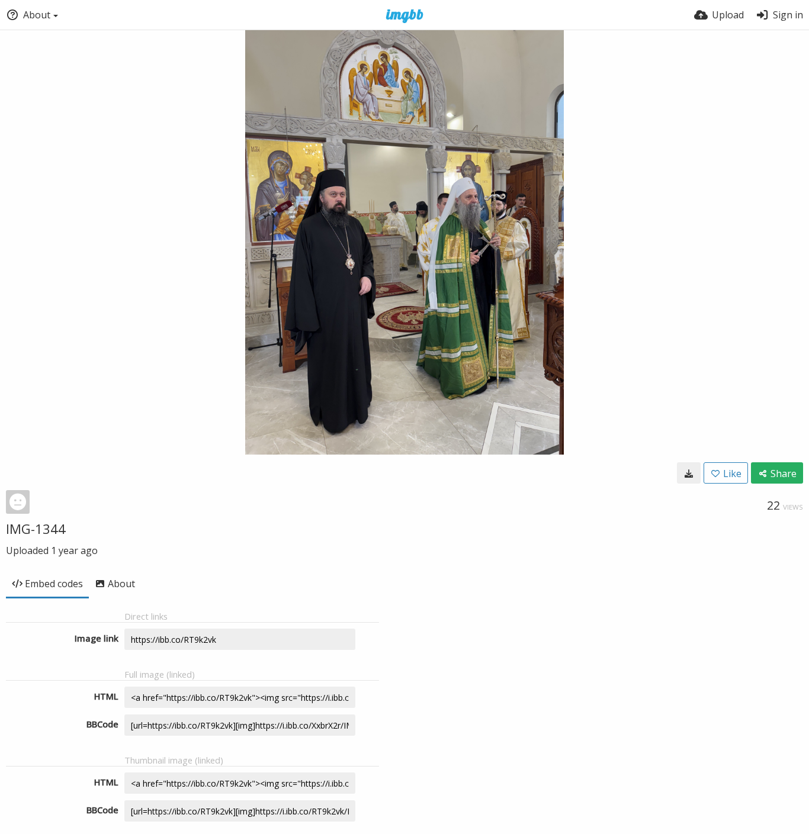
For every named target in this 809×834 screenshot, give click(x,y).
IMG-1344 (36, 528)
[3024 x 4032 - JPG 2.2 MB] (689, 473)
